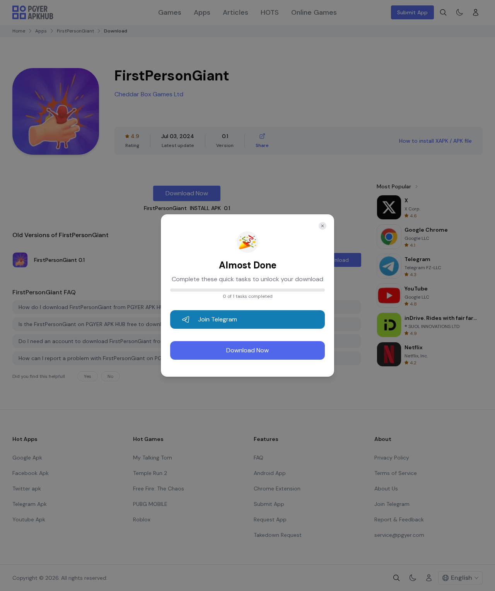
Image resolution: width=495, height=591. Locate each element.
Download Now (247, 350)
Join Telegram (217, 319)
